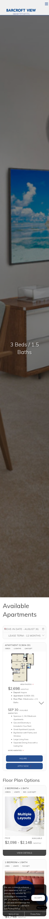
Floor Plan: (17, 699)
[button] (43, 629)
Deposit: (17, 692)
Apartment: (18, 695)
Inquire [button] (23, 758)
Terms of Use (14, 914)
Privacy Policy (35, 914)
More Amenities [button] (15, 750)
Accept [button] (38, 898)
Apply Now (23, 766)
